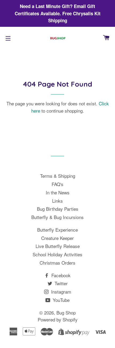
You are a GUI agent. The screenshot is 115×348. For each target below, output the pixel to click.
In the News (58, 192)
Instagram (60, 291)
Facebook (60, 275)
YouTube (60, 300)
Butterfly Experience (57, 229)
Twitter (60, 283)
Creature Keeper (57, 238)
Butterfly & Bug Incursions (57, 217)
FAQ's (57, 184)
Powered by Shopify (58, 319)
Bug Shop (66, 312)
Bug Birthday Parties (57, 208)
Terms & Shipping (57, 175)
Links (57, 200)
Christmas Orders (57, 262)
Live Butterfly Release (58, 246)
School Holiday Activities (57, 254)
